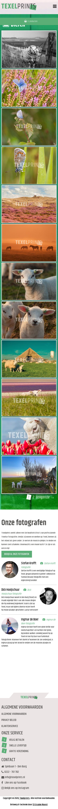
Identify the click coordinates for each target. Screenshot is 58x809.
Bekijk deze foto (32, 59)
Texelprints (25, 798)
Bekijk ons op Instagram (17, 788)
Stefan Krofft (28, 563)
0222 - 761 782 (11, 772)
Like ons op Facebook (15, 783)
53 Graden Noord (40, 804)
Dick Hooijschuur (10, 589)
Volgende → (45, 497)
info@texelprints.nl (15, 777)
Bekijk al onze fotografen (16, 554)
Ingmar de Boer (30, 619)
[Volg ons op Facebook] (2, 794)
